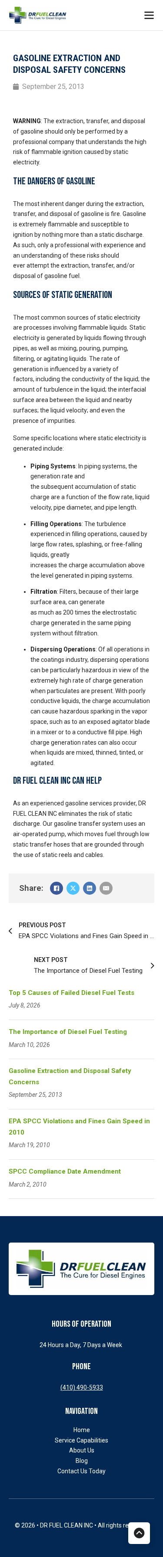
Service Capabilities (81, 1440)
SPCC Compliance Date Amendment (65, 1171)
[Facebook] (56, 888)
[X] (73, 888)
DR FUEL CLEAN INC (67, 1525)
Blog (82, 1460)
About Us (81, 1450)
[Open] (149, 15)
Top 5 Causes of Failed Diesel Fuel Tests (72, 993)
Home (81, 1429)
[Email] (106, 888)
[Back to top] (139, 1533)
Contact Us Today (81, 1471)
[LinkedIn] (89, 888)
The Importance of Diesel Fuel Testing (69, 1032)
